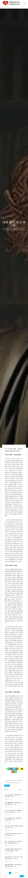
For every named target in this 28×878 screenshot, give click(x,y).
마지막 (16, 873)
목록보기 (7, 785)
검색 (22, 876)
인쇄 (22, 777)
